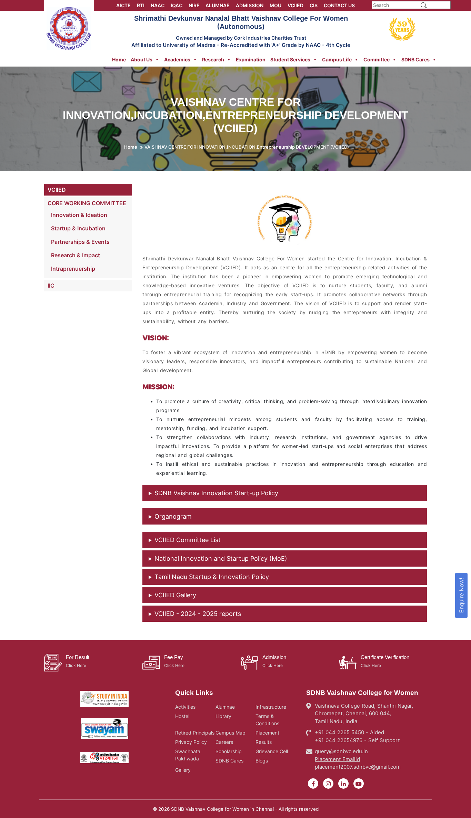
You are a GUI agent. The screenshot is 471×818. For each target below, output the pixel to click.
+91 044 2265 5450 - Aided (349, 732)
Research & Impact (75, 255)
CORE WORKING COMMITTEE (87, 203)
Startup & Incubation (78, 228)
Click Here (76, 665)
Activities (185, 707)
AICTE (123, 5)
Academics (177, 59)
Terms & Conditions (267, 719)
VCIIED (295, 5)
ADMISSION (249, 5)
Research (213, 59)
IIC (51, 285)
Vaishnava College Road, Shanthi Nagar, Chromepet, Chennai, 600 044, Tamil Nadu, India (364, 713)
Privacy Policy (191, 742)
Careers (224, 742)
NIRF (194, 5)
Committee (376, 59)
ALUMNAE (218, 5)
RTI (140, 5)
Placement (267, 733)
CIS (314, 5)
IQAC (176, 5)
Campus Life (337, 59)
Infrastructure (270, 707)
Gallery (183, 770)
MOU (275, 5)
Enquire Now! (461, 595)
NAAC (157, 5)
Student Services (290, 59)
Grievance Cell (271, 751)
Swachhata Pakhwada (187, 754)
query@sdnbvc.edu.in (341, 751)
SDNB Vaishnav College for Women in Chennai (222, 809)
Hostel (182, 716)
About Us (141, 59)
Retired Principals (194, 733)
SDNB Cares (415, 59)
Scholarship (229, 751)
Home (119, 59)
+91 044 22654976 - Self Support (357, 740)
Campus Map (230, 733)
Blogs (261, 761)
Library (223, 716)
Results (263, 742)
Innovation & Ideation (79, 214)
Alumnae (225, 707)
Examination (250, 59)
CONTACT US (339, 5)
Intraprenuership (73, 268)
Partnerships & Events (80, 241)
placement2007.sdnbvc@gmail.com (358, 767)
